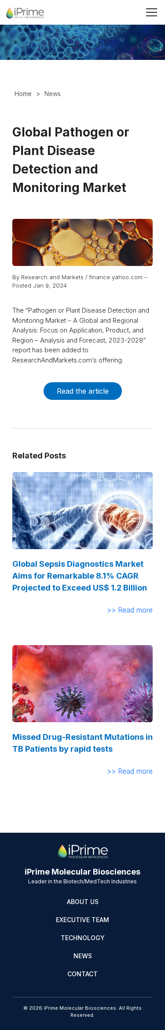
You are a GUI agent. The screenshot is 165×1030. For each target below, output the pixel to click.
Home (23, 93)
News (82, 956)
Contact (82, 974)
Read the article (83, 391)
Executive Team (82, 919)
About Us (83, 901)
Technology (83, 937)
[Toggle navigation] (151, 12)
